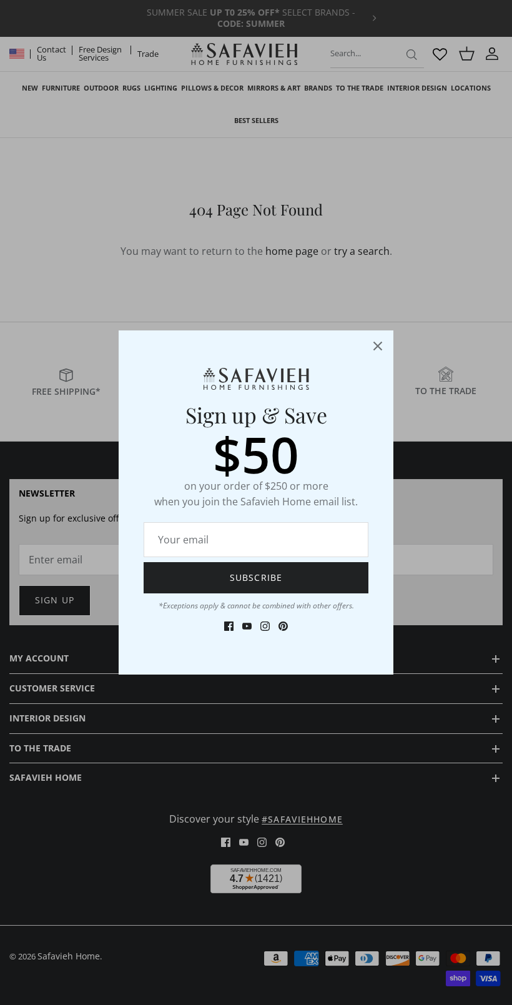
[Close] (377, 346)
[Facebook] (229, 626)
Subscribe (256, 577)
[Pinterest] (283, 626)
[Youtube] (247, 626)
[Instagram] (265, 626)
